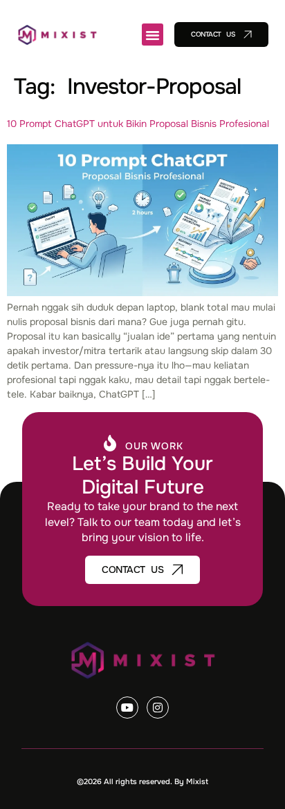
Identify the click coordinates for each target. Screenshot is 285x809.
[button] (153, 34)
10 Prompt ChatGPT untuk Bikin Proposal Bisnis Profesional (138, 123)
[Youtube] (127, 707)
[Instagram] (158, 707)
